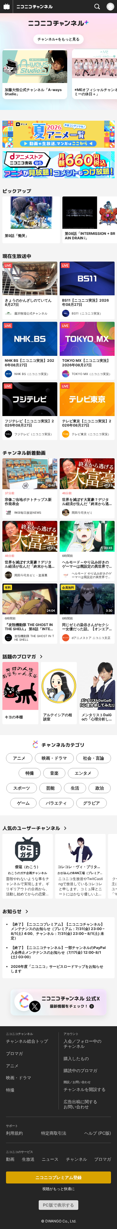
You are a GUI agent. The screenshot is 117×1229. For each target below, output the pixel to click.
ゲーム (23, 802)
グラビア (91, 802)
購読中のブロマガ (80, 1070)
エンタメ (83, 773)
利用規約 (14, 1133)
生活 (75, 787)
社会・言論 (93, 758)
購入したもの (76, 1058)
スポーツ (21, 787)
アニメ (19, 758)
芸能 (50, 787)
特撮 (30, 773)
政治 (99, 787)
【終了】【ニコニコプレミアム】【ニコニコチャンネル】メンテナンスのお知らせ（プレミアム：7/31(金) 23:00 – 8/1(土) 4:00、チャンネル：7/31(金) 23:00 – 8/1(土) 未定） (57, 931)
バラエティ (56, 802)
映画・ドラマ (54, 758)
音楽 (54, 773)
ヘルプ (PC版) (97, 1133)
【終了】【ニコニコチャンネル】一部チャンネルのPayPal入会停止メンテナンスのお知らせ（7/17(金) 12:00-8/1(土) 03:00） (58, 952)
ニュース (50, 1159)
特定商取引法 (53, 1133)
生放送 (28, 1159)
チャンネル (76, 1159)
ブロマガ (14, 1053)
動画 (10, 1159)
